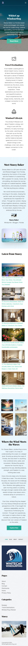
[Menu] (25, 2)
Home (6, 539)
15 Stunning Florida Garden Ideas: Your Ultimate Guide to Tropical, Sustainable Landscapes (13, 345)
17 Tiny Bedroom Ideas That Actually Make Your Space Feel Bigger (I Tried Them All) (12, 366)
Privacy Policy (6, 593)
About (15, 539)
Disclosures (5, 588)
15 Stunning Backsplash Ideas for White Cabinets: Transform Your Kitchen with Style (13, 304)
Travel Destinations (8, 607)
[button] (14, 235)
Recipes (4, 605)
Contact (20, 539)
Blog (10, 539)
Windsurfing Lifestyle (9, 610)
